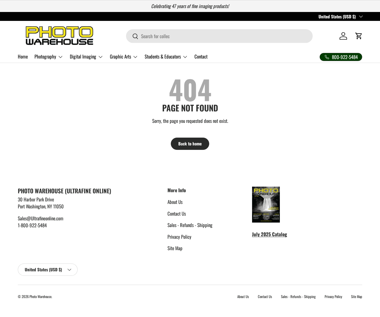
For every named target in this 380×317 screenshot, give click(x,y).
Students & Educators (163, 56)
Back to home (190, 143)
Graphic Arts (120, 56)
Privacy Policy (179, 236)
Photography (45, 56)
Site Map (174, 248)
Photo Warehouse (40, 296)
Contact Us (176, 213)
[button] (359, 36)
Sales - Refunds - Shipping (190, 224)
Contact (201, 56)
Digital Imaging (83, 56)
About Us (174, 201)
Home (23, 56)
